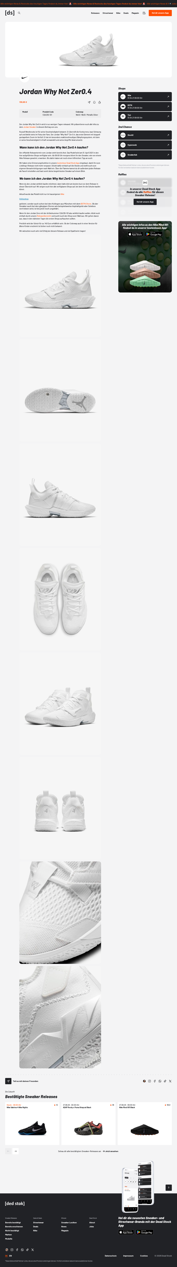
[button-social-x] (170, 1081)
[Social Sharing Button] (8, 1081)
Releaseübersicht (44, 216)
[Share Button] (89, 102)
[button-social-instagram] (149, 1081)
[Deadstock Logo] (10, 13)
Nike (62, 194)
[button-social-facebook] (154, 1081)
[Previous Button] (8, 1151)
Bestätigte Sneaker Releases (31, 1096)
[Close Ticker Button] (170, 3)
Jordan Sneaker (29, 127)
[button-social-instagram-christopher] (144, 1081)
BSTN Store (86, 203)
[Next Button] (15, 1151)
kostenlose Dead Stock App (68, 163)
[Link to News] (19, 13)
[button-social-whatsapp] (159, 1081)
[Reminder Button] (94, 102)
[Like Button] (99, 102)
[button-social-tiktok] (165, 1081)
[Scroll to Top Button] (169, 1188)
